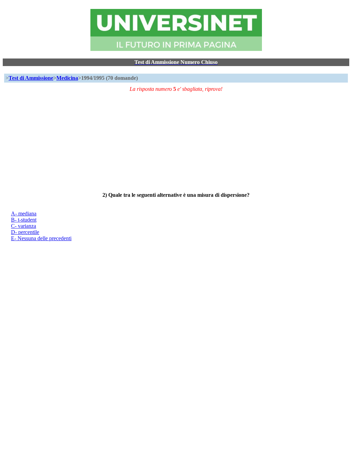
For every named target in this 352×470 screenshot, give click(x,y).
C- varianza (23, 226)
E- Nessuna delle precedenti (41, 238)
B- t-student (23, 220)
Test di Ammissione (31, 78)
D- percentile (25, 232)
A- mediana (23, 213)
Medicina (67, 78)
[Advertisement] (176, 140)
